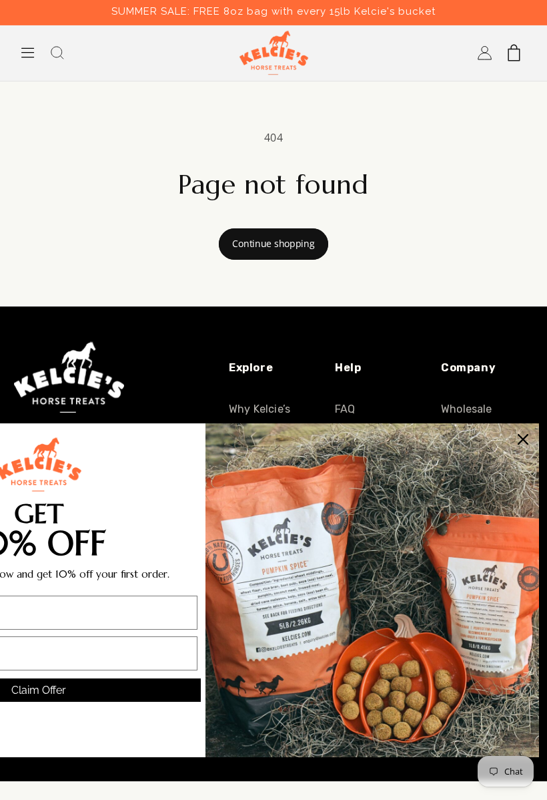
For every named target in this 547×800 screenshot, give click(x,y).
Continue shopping (273, 243)
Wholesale (466, 409)
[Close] (523, 439)
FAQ (345, 409)
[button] (28, 52)
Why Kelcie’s (259, 409)
